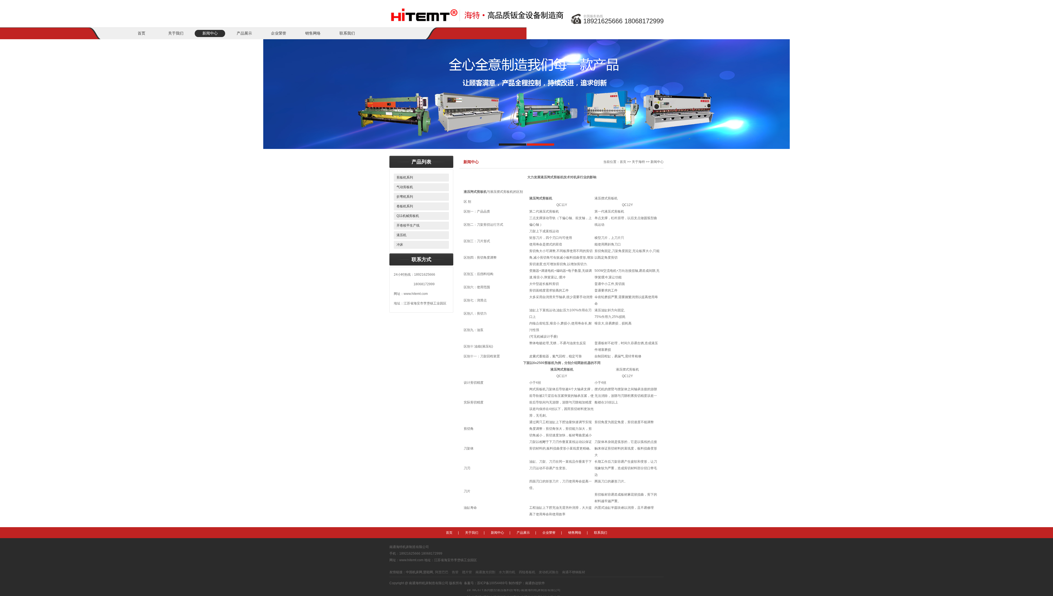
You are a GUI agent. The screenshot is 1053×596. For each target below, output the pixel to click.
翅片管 (467, 572)
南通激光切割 (485, 572)
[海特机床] (478, 11)
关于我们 (175, 33)
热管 (455, 572)
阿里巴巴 (441, 572)
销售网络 (313, 33)
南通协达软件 (535, 583)
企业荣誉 (278, 33)
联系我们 (347, 33)
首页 (141, 33)
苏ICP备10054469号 (492, 583)
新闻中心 (210, 33)
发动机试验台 (549, 572)
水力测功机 (507, 572)
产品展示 (244, 33)
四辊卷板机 (527, 572)
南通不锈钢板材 (573, 572)
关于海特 (638, 162)
